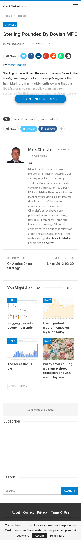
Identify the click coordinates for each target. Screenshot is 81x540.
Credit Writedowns (14, 6)
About (16, 512)
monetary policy (48, 119)
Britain (16, 119)
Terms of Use (60, 512)
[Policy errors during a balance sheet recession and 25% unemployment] (58, 349)
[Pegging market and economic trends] (22, 308)
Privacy (42, 512)
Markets (10, 24)
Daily (12, 300)
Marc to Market (61, 238)
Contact (28, 512)
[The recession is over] (22, 349)
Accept (39, 535)
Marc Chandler (17, 65)
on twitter (48, 243)
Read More (57, 535)
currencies (29, 119)
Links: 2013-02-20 (60, 264)
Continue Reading (40, 99)
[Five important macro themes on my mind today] (58, 308)
